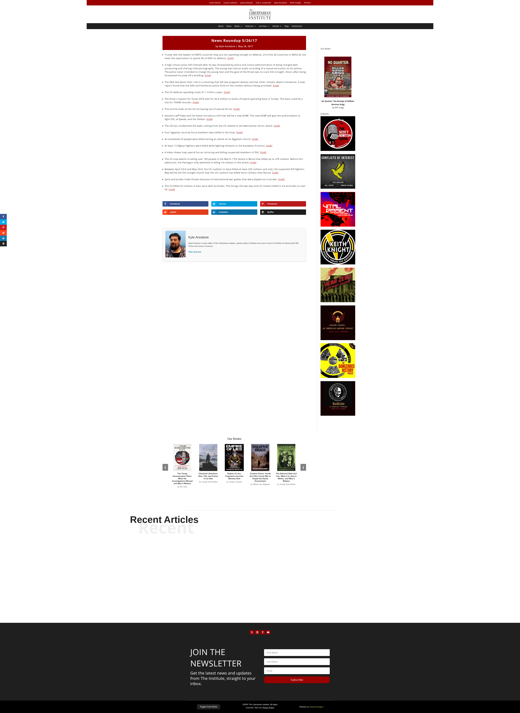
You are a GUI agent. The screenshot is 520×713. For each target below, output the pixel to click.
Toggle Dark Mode (208, 707)
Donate (275, 26)
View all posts (194, 252)
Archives (263, 26)
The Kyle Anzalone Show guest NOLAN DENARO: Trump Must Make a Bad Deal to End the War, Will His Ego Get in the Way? (260, 549)
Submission (297, 26)
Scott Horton (215, 3)
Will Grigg (339, 107)
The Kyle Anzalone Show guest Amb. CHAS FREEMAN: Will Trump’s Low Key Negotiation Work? (260, 571)
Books (237, 26)
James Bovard (246, 3)
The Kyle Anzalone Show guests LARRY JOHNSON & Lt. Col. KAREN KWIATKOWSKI (260, 594)
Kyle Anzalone (280, 3)
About (220, 26)
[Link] (230, 58)
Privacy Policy (268, 707)
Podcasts (249, 26)
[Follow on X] (252, 632)
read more (260, 558)
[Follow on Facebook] (263, 632)
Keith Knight (295, 3)
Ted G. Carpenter (263, 3)
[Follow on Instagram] (257, 632)
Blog (287, 26)
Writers (307, 3)
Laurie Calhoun (230, 3)
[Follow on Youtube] (268, 632)
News (228, 26)
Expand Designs (316, 707)
